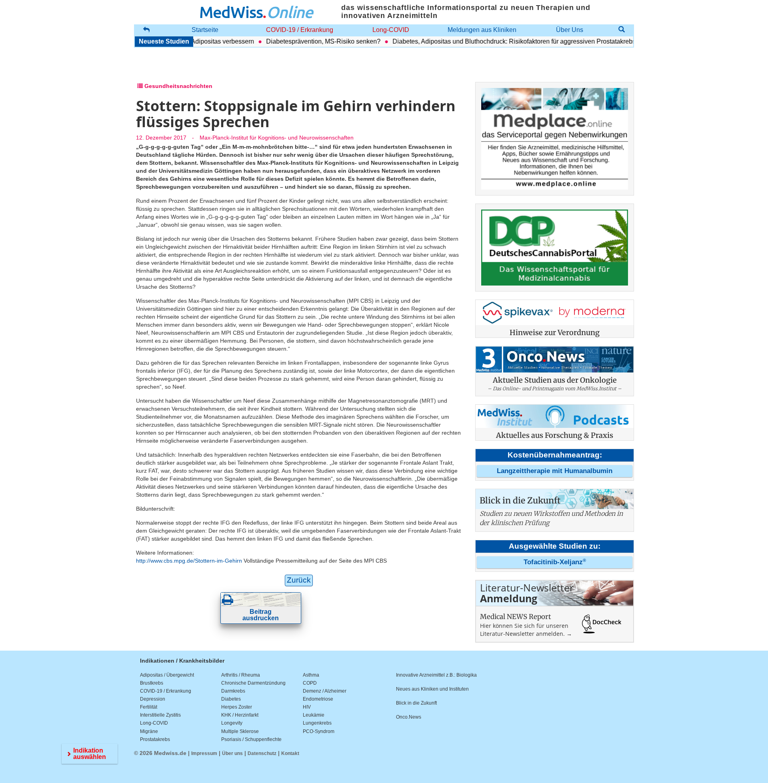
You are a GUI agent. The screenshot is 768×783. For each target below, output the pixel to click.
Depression (152, 699)
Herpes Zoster (236, 707)
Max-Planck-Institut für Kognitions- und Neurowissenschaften (277, 137)
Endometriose (318, 699)
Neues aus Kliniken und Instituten (432, 689)
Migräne (149, 731)
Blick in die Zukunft (416, 703)
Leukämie (313, 715)
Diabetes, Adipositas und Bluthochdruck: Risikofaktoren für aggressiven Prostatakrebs (501, 41)
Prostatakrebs (155, 739)
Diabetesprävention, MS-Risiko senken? (310, 41)
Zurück (299, 580)
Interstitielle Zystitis (160, 715)
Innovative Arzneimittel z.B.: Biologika (436, 675)
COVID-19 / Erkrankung (299, 29)
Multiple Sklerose (240, 731)
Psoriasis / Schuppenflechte (251, 739)
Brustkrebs (151, 683)
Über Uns (569, 29)
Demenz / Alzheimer (324, 691)
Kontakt (290, 753)
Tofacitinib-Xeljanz (555, 562)
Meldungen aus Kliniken (482, 29)
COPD (310, 683)
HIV (307, 707)
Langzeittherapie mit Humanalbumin (554, 471)
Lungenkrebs (317, 723)
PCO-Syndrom (318, 731)
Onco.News (408, 717)
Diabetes (231, 699)
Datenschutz (262, 753)
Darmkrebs (233, 691)
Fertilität (148, 707)
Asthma (311, 675)
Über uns (232, 753)
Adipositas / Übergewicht (167, 675)
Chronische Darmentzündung (253, 683)
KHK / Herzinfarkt (239, 715)
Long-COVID (390, 29)
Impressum (204, 753)
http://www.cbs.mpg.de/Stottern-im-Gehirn (189, 560)
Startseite (205, 29)
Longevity (231, 723)
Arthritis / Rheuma (240, 675)
